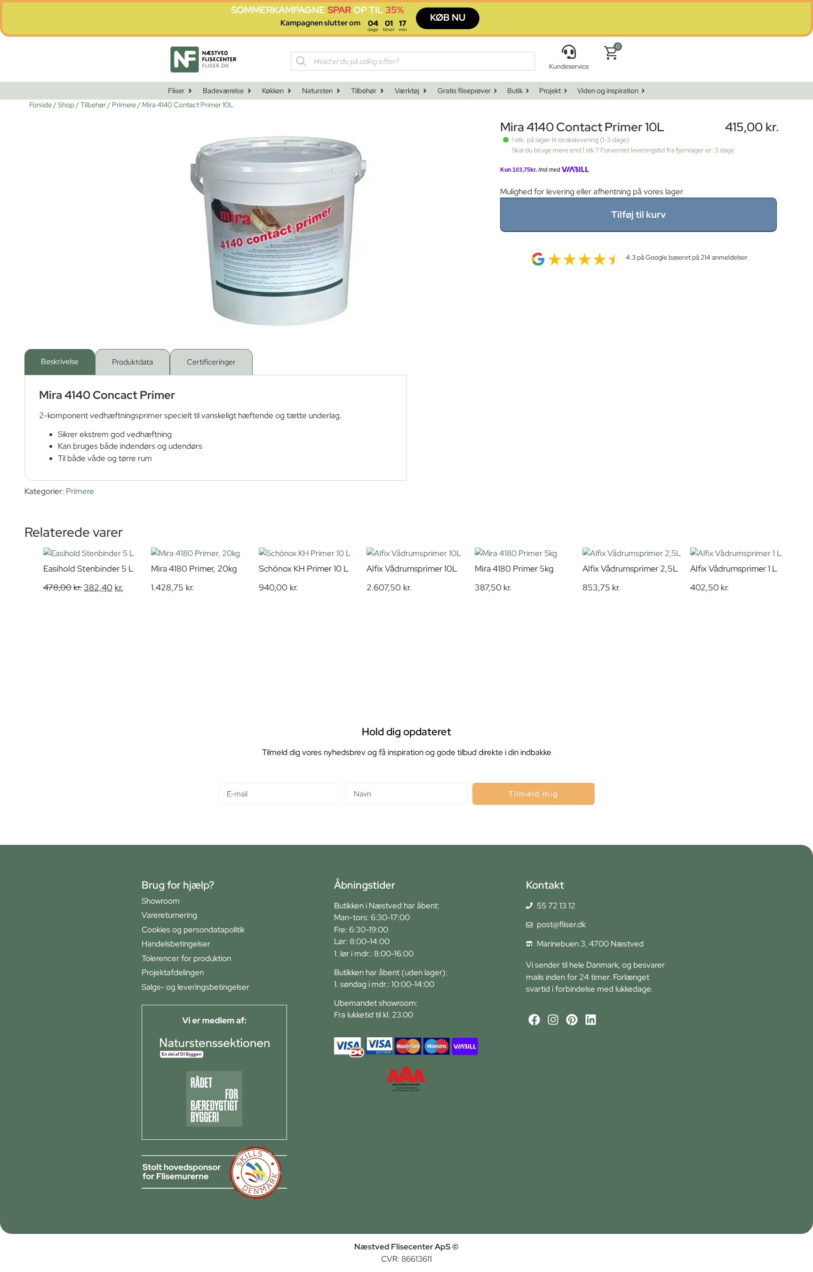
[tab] (59, 362)
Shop (66, 105)
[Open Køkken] (289, 91)
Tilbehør (93, 105)
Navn (354, 779)
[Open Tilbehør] (382, 91)
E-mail (229, 779)
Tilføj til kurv (638, 214)
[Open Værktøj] (425, 91)
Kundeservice (569, 66)
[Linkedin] (590, 1019)
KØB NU (447, 17)
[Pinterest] (572, 1019)
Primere (124, 105)
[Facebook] (534, 1019)
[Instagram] (553, 1019)
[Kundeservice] (569, 52)
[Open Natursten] (338, 91)
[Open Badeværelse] (249, 91)
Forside (40, 105)
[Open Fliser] (190, 91)
